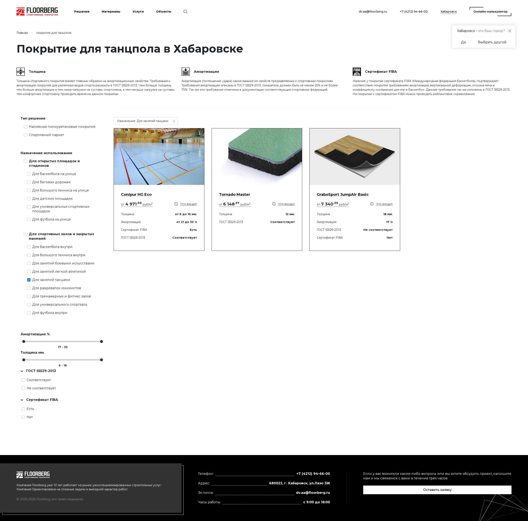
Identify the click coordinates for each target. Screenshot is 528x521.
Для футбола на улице (51, 219)
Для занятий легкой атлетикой (59, 271)
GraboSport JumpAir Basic (343, 194)
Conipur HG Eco (136, 194)
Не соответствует (41, 388)
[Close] (509, 31)
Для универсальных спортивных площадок (60, 209)
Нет (30, 417)
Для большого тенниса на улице (60, 190)
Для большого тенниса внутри (58, 255)
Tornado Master (234, 194)
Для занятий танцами (51, 280)
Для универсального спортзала (59, 304)
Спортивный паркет (46, 135)
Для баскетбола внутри (52, 247)
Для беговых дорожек (51, 182)
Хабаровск (449, 11)
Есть (30, 409)
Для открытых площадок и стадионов (54, 163)
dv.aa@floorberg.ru (373, 11)
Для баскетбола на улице (54, 174)
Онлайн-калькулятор (490, 11)
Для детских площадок (52, 199)
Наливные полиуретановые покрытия (62, 127)
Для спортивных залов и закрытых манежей (61, 236)
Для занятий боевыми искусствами (63, 263)
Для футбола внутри (49, 313)
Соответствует (39, 380)
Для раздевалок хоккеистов (56, 288)
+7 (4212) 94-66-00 (414, 11)
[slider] (23, 341)
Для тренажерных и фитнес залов (61, 296)
